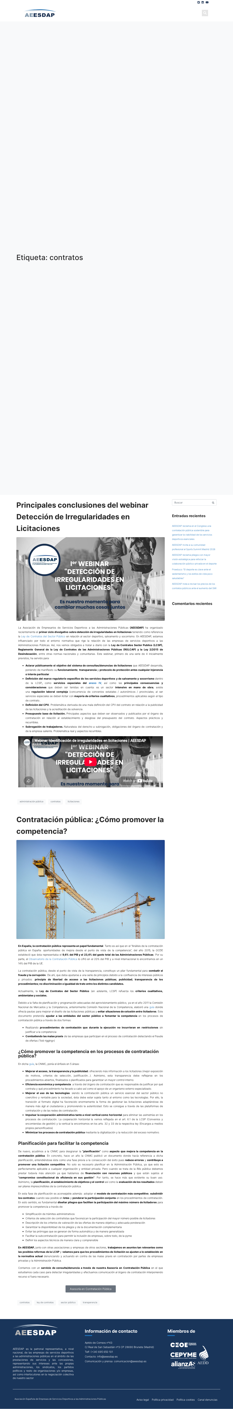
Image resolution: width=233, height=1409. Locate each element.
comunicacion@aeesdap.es (130, 1361)
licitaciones (73, 801)
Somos (82, 12)
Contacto (191, 12)
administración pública (31, 801)
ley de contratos (45, 1302)
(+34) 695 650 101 (102, 1351)
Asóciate (133, 12)
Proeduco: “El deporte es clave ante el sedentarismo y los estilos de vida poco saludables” (192, 574)
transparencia (90, 1302)
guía (151, 1007)
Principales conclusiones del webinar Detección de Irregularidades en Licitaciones (82, 517)
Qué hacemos (106, 12)
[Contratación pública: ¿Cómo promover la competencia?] (90, 889)
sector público (68, 1302)
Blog (152, 12)
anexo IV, (95, 682)
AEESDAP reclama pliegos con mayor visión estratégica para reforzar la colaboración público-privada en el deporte (194, 559)
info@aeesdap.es (107, 1356)
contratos (55, 801)
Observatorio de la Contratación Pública (53, 959)
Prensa (170, 12)
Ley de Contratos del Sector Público (43, 636)
